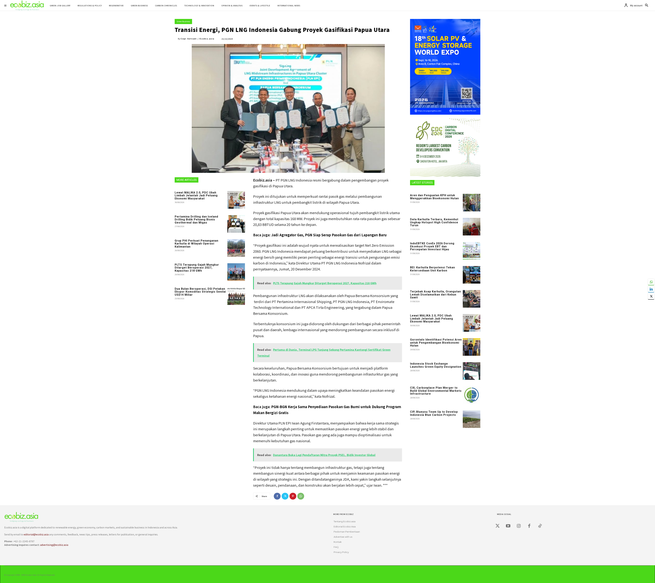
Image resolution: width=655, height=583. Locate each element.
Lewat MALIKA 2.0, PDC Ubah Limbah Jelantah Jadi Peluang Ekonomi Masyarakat (196, 195)
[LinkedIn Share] (651, 289)
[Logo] (154, 517)
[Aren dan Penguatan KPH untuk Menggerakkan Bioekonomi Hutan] (471, 202)
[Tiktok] (540, 526)
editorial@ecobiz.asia (36, 534)
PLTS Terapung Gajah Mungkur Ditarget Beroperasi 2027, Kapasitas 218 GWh (197, 267)
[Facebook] (277, 496)
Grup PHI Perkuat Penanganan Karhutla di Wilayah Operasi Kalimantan (196, 243)
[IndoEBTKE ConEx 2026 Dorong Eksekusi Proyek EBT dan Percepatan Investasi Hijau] (471, 251)
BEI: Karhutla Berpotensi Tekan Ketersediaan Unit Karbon (432, 269)
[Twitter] (285, 496)
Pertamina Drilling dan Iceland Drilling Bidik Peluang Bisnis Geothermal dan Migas (196, 219)
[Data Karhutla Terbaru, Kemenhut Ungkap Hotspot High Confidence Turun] (471, 226)
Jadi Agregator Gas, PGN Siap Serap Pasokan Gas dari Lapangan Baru (329, 234)
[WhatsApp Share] (651, 282)
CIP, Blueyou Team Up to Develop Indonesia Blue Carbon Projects (434, 413)
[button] (647, 5)
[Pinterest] (292, 496)
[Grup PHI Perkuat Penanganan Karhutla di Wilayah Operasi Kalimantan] (236, 248)
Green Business (183, 21)
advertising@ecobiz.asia (54, 544)
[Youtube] (508, 526)
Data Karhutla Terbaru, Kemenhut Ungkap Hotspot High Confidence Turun (434, 222)
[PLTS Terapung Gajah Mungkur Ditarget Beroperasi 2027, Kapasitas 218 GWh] (236, 272)
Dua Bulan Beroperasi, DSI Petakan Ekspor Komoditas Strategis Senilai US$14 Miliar (200, 291)
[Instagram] (518, 526)
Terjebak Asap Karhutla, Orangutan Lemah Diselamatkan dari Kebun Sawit (435, 294)
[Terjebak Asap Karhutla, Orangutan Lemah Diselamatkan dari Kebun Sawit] (471, 299)
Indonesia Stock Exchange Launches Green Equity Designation (435, 365)
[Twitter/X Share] (651, 296)
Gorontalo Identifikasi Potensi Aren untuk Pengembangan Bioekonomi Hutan (436, 342)
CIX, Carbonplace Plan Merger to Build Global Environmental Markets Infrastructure (436, 390)
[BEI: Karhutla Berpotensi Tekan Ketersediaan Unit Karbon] (471, 275)
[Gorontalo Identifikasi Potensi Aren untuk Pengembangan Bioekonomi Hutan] (471, 347)
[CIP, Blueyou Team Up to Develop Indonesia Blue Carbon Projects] (471, 419)
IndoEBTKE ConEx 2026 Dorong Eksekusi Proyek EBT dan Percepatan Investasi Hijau (432, 246)
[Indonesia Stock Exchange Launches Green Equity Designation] (471, 371)
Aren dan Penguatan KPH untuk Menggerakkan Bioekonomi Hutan (434, 197)
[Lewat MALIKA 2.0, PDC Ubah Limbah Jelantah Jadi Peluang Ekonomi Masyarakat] (236, 200)
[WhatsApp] (300, 496)
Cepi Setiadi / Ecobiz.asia (197, 38)
